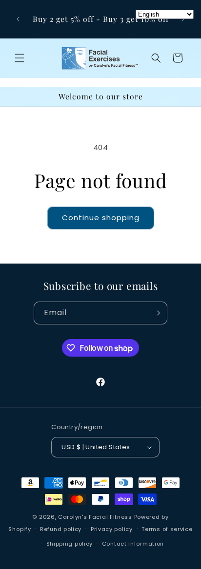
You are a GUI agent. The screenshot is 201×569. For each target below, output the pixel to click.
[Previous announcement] (18, 19)
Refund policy (60, 529)
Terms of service (166, 529)
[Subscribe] (156, 313)
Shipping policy (69, 544)
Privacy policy (112, 529)
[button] (19, 58)
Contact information (133, 544)
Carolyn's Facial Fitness (95, 517)
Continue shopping (101, 217)
